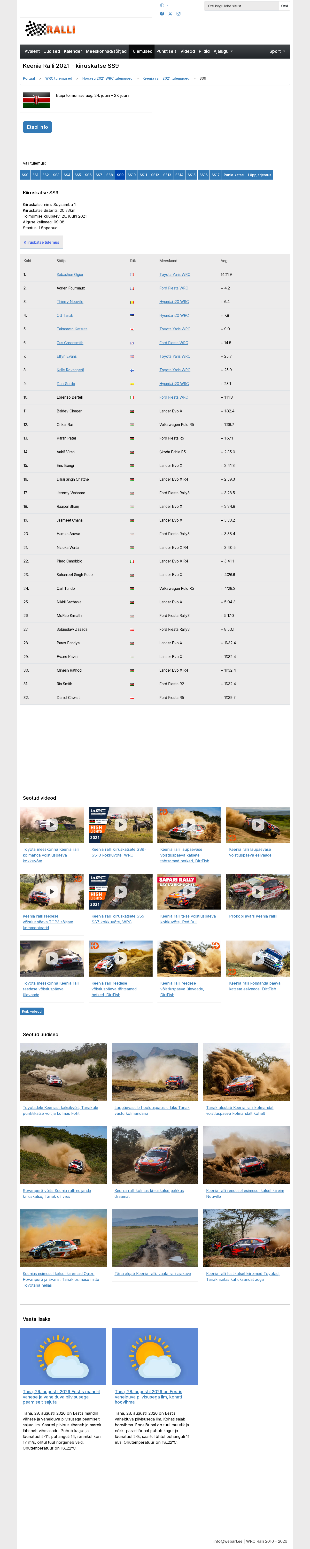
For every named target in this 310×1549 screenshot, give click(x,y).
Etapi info (37, 127)
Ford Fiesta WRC (173, 288)
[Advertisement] (189, 30)
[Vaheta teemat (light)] (164, 5)
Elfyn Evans (67, 356)
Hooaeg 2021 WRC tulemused (107, 78)
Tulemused (142, 51)
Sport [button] (276, 51)
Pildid (204, 51)
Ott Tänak (65, 315)
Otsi (284, 6)
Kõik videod (32, 1011)
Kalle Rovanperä (70, 370)
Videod (187, 51)
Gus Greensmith (70, 343)
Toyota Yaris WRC (174, 274)
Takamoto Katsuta (72, 329)
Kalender (73, 51)
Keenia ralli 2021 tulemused (166, 78)
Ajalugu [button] (222, 51)
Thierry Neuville (70, 301)
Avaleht (32, 51)
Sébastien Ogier (70, 274)
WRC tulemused (58, 78)
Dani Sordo (66, 383)
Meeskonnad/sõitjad (106, 51)
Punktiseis (166, 51)
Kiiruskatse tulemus (41, 242)
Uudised (52, 51)
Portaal (29, 78)
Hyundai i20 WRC (174, 301)
